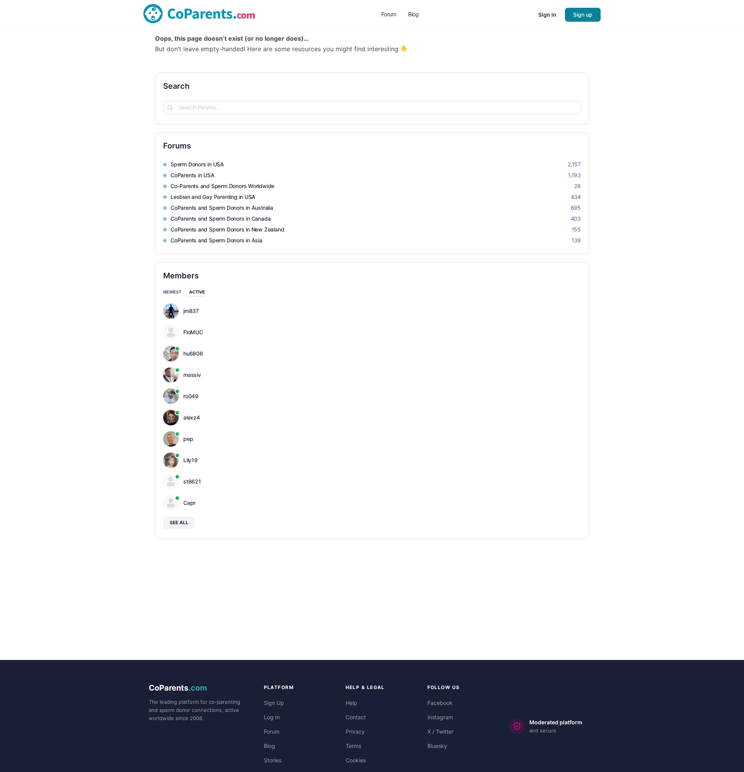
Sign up (582, 14)
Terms (353, 746)
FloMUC (193, 332)
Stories (272, 760)
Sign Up (274, 702)
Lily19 (190, 460)
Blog (269, 746)
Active (197, 292)
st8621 (192, 481)
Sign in (547, 14)
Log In (272, 717)
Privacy (355, 731)
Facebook (440, 702)
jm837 (191, 311)
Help (351, 702)
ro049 (190, 396)
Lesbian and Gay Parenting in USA (212, 196)
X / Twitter (440, 731)
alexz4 (191, 417)
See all (179, 522)
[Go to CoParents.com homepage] (199, 14)
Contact (356, 717)
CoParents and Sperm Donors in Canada (220, 218)
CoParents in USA (192, 175)
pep (188, 439)
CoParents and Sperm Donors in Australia (221, 207)
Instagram (440, 717)
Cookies (356, 760)
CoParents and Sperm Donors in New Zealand (227, 229)
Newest (172, 292)
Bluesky (437, 746)
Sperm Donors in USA (197, 164)
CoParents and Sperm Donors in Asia (216, 240)
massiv (192, 375)
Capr (189, 503)
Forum (271, 731)
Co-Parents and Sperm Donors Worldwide (222, 186)
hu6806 (193, 354)
